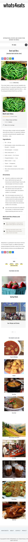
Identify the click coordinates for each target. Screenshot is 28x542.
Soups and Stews (14, 265)
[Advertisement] (14, 23)
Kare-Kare (14, 394)
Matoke (14, 375)
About (12, 530)
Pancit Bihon (14, 499)
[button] (14, 44)
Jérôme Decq (16, 82)
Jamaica (11, 263)
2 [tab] (12, 332)
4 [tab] (15, 332)
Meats (17, 263)
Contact (17, 530)
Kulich (14, 478)
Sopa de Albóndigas (14, 357)
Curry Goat (14, 413)
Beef (6, 263)
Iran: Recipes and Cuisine (13, 323)
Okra (21, 263)
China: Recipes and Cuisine (14, 437)
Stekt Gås (14, 520)
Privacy (24, 530)
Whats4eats (4, 530)
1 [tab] (11, 332)
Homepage (14, 458)
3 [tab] (14, 332)
